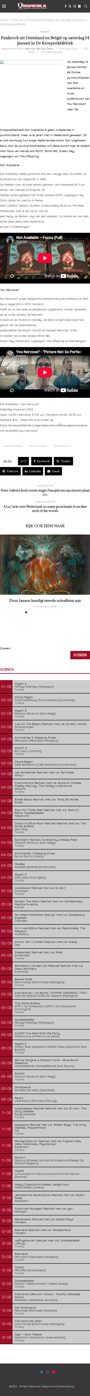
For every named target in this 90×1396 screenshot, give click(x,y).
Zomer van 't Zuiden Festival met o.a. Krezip (46, 941)
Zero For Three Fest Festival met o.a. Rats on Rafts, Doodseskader (47, 811)
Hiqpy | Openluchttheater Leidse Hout (42, 1184)
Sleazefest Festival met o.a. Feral (39, 952)
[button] (3, 573)
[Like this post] (24, 461)
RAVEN (19, 1073)
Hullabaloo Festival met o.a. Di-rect (40, 888)
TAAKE (19, 1170)
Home (4, 20)
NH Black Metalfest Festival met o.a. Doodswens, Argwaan (50, 916)
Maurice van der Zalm (39, 48)
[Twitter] (69, 6)
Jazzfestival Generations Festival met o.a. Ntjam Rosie (49, 1196)
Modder (20, 864)
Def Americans (25, 1307)
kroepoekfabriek (12, 445)
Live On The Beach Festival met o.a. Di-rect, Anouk (50, 724)
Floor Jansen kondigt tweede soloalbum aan (45, 600)
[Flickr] (79, 6)
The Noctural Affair (28, 1321)
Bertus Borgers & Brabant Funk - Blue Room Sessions (46, 1061)
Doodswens (23, 1087)
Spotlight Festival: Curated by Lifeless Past (46, 839)
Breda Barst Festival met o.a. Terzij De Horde (46, 799)
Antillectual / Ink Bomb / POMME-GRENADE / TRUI (51, 992)
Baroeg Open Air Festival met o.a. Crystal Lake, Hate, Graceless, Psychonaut (48, 1142)
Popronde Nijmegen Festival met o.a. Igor (44, 1208)
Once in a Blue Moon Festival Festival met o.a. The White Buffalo (50, 824)
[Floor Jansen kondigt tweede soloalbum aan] (45, 565)
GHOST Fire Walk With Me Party (37, 1033)
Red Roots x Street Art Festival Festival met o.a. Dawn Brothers (49, 967)
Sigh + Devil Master (28, 1334)
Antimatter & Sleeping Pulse (35, 737)
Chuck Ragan (24, 697)
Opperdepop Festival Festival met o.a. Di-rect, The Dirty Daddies (50, 1109)
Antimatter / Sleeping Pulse (35, 853)
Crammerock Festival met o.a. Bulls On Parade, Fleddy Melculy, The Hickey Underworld (48, 784)
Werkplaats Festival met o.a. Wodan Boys (44, 1219)
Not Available (38, 445)
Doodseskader (25, 1019)
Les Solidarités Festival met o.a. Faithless (44, 772)
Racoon (20, 1157)
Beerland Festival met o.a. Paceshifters (43, 1230)
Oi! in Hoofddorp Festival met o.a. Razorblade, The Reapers (50, 929)
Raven (19, 1097)
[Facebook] (65, 6)
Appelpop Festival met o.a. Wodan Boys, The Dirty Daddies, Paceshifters (50, 1126)
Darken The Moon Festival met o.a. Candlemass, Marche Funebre (49, 902)
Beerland (21, 1253)
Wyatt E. (21, 683)
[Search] (86, 6)
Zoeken (5, 648)
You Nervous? (62, 445)
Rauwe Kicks (23, 979)
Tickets (19, 689)
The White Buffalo (27, 1003)
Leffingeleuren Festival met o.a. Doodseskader (47, 1240)
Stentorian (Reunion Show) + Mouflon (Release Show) (47, 1295)
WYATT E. (21, 748)
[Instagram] (74, 6)
